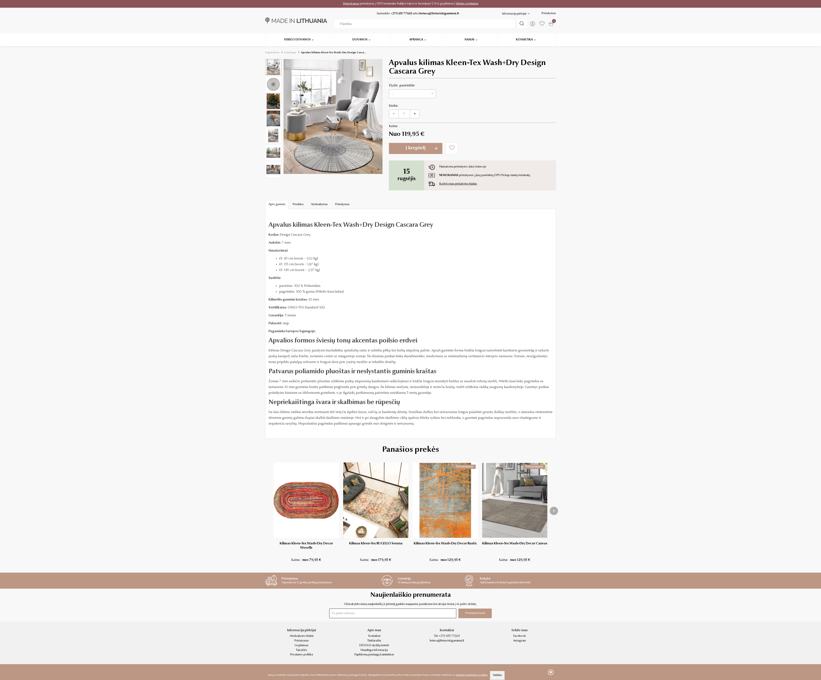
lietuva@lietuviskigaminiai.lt (439, 13)
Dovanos (360, 39)
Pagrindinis (272, 52)
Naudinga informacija (374, 650)
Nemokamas (351, 3)
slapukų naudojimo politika (471, 675)
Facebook (519, 636)
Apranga (416, 39)
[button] (412, 93)
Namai (469, 39)
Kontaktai (374, 636)
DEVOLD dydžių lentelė (374, 645)
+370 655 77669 (401, 13)
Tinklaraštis (374, 640)
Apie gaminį (277, 204)
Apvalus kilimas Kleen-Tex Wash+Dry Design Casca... (333, 52)
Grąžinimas (302, 645)
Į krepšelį (416, 148)
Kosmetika (524, 39)
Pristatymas (548, 13)
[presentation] (554, 511)
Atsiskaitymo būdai (301, 636)
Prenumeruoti (475, 613)
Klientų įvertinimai (467, 3)
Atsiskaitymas (319, 204)
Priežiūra (297, 204)
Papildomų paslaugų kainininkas (374, 654)
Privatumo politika (301, 654)
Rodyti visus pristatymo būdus (458, 183)
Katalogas (290, 52)
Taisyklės (301, 650)
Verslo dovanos (297, 39)
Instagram (519, 640)
